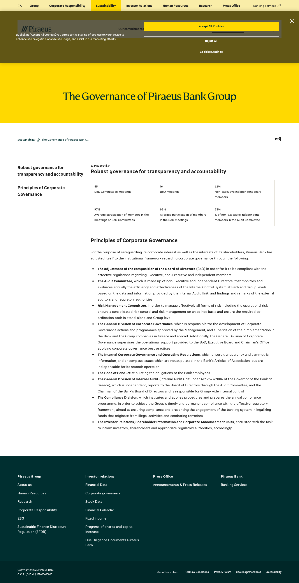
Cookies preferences (248, 572)
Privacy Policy (222, 572)
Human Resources (32, 493)
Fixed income (95, 518)
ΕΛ (20, 5)
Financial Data (96, 484)
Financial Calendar (99, 510)
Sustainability (26, 139)
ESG (21, 518)
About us (25, 484)
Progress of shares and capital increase (109, 529)
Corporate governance (103, 493)
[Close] (292, 21)
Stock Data (93, 501)
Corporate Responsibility (37, 510)
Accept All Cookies (211, 26)
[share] (277, 139)
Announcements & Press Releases (180, 484)
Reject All (211, 41)
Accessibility (273, 572)
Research (25, 501)
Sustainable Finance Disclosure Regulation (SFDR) (42, 529)
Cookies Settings (211, 52)
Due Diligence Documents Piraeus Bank (112, 542)
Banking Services (234, 484)
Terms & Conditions (197, 572)
